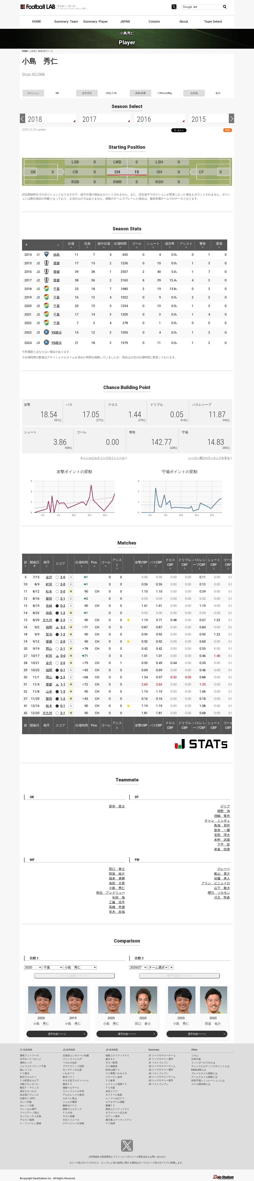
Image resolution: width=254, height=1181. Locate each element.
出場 (71, 243)
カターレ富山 (70, 1098)
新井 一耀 (222, 830)
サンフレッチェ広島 (30, 1116)
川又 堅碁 (222, 897)
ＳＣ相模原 (111, 1066)
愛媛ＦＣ (110, 1105)
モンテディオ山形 (72, 1069)
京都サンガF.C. (28, 1098)
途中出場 (103, 243)
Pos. (94, 562)
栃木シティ (69, 1077)
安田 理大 (222, 835)
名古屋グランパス (29, 1094)
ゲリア (225, 806)
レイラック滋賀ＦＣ (116, 1084)
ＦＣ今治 (67, 1112)
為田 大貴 (117, 883)
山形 (49, 691)
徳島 (56, 255)
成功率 (169, 243)
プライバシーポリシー (125, 1156)
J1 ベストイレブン (158, 1062)
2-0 (62, 577)
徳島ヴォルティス (72, 1109)
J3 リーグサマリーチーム (162, 1077)
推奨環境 (106, 1156)
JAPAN (125, 21)
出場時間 (120, 243)
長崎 (49, 606)
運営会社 (143, 1156)
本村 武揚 (222, 840)
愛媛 (56, 263)
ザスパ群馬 (111, 1062)
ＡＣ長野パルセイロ (116, 1073)
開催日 (34, 562)
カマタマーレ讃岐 (115, 1102)
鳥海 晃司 (222, 825)
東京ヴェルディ (28, 1077)
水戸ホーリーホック (30, 1059)
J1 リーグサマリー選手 (160, 1059)
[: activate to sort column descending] (26, 245)
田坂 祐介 (117, 874)
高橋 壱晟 (117, 907)
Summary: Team (66, 21)
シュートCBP (213, 562)
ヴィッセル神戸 (28, 1109)
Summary (153, 1049)
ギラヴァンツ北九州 (116, 1112)
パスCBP (155, 562)
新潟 (49, 634)
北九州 (47, 620)
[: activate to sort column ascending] (34, 245)
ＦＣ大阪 (110, 1087)
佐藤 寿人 (222, 878)
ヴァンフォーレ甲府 (73, 1091)
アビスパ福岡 (27, 1119)
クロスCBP (170, 562)
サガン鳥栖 (69, 1116)
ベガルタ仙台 (70, 1062)
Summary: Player (95, 21)
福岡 (49, 627)
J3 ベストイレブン (158, 1084)
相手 (46, 562)
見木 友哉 (117, 912)
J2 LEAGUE (69, 1049)
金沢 (49, 577)
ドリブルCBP (184, 562)
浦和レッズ (26, 1062)
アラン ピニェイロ (215, 883)
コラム (194, 1055)
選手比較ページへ (179, 975)
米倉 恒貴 (222, 849)
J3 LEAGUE (112, 1049)
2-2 (63, 627)
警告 (202, 243)
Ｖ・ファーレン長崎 (30, 1123)
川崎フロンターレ (29, 1084)
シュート (153, 243)
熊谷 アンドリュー (110, 893)
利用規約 (95, 1156)
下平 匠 (223, 844)
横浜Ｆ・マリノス (29, 1087)
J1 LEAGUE (26, 1049)
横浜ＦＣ (67, 1084)
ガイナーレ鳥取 (114, 1094)
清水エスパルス (28, 1091)
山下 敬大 (222, 888)
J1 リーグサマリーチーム (162, 1055)
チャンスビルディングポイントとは (102, 458)
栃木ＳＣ (110, 1059)
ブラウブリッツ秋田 (73, 1066)
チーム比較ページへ (74, 975)
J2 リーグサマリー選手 (160, 1069)
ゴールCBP (228, 562)
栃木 (49, 706)
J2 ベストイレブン (158, 1073)
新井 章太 (117, 806)
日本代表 (196, 1059)
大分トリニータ (71, 1119)
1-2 (62, 613)
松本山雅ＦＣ (113, 1069)
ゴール (136, 243)
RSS (227, 130)
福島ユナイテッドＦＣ (117, 1055)
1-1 (63, 684)
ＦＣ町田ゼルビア (29, 1080)
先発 (87, 243)
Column (154, 21)
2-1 (62, 599)
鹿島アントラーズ (29, 1055)
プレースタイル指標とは (204, 1073)
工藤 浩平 (117, 902)
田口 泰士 (117, 869)
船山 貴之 (222, 874)
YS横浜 (56, 332)
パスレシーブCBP (199, 562)
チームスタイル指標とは (204, 1077)
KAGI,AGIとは (198, 1069)
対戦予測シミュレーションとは (208, 1080)
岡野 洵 (223, 811)
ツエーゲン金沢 (114, 1077)
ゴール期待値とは (200, 1084)
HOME (36, 21)
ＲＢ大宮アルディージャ (76, 1080)
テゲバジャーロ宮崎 (73, 1123)
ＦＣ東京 (24, 1073)
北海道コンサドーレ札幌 (76, 1055)
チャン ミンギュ (217, 821)
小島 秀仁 (117, 888)
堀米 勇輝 (117, 878)
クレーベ (223, 869)
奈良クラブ (111, 1091)
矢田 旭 (118, 897)
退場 (219, 243)
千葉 (56, 289)
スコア (60, 563)
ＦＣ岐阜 (110, 1080)
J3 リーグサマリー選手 (160, 1080)
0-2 (62, 606)
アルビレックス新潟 (73, 1094)
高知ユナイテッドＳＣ (117, 1109)
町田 (49, 584)
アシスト (186, 243)
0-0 (63, 656)
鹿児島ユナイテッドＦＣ (119, 1119)
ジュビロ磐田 (70, 1102)
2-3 (62, 620)
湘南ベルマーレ (71, 1087)
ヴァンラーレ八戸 (72, 1059)
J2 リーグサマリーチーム (162, 1066)
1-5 (62, 691)
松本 (49, 591)
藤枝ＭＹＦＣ (70, 1105)
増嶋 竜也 (222, 816)
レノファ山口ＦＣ (115, 1098)
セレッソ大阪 (27, 1105)
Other (194, 1049)
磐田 (49, 599)
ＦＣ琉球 (110, 1123)
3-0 (62, 591)
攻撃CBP (141, 562)
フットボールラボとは (203, 1062)
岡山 (49, 649)
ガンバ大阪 (26, 1102)
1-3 (62, 634)
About (183, 21)
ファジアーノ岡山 (29, 1112)
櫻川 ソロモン (219, 893)
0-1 (62, 670)
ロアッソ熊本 (113, 1116)
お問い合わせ (157, 1156)
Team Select (213, 21)
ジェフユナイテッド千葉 (33, 1066)
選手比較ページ (57, 1033)
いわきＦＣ (69, 1073)
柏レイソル (26, 1069)
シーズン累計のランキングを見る (209, 458)
